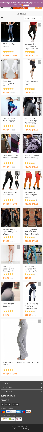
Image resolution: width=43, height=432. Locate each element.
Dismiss (26, 5)
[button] (33, 18)
